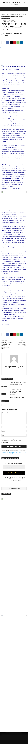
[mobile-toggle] (2, 9)
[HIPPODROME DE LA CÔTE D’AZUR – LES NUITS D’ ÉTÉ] (5, 399)
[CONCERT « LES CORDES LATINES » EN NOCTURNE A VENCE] (5, 384)
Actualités (13, 13)
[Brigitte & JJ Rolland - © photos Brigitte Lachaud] (2, 34)
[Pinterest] (14, 42)
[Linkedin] (21, 42)
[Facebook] (7, 42)
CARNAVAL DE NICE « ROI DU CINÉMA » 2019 (22, 344)
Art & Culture (9, 16)
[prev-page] (2, 405)
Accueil (2, 13)
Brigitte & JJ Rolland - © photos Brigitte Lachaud (13, 34)
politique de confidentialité (16, 479)
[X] (11, 42)
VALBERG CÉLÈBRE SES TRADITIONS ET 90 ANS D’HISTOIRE (15, 391)
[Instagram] (7, 736)
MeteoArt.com (16, 488)
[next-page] (5, 405)
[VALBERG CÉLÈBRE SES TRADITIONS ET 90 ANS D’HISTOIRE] (5, 392)
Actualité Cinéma (6, 493)
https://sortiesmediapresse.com (14, 369)
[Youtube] (19, 736)
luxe (8, 18)
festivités (20, 16)
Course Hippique (3, 401)
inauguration (4, 18)
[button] (26, 9)
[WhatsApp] (18, 42)
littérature (8, 13)
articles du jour (15, 16)
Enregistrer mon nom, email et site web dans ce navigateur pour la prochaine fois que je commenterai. (13, 440)
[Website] (14, 372)
